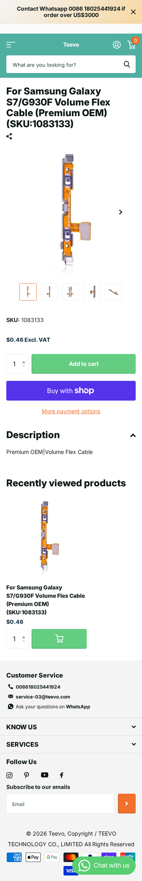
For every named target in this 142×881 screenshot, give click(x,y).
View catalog (10, 44)
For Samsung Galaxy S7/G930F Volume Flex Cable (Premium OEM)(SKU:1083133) (45, 600)
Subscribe (127, 803)
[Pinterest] (26, 775)
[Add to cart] (59, 639)
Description (33, 434)
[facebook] (61, 775)
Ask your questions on (53, 707)
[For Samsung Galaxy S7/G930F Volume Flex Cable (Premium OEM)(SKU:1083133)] (46, 537)
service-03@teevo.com (43, 697)
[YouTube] (44, 775)
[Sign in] (116, 44)
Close (133, 12)
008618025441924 (38, 687)
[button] (120, 212)
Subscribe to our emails (38, 786)
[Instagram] (9, 775)
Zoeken (127, 64)
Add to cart (84, 363)
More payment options (71, 411)
